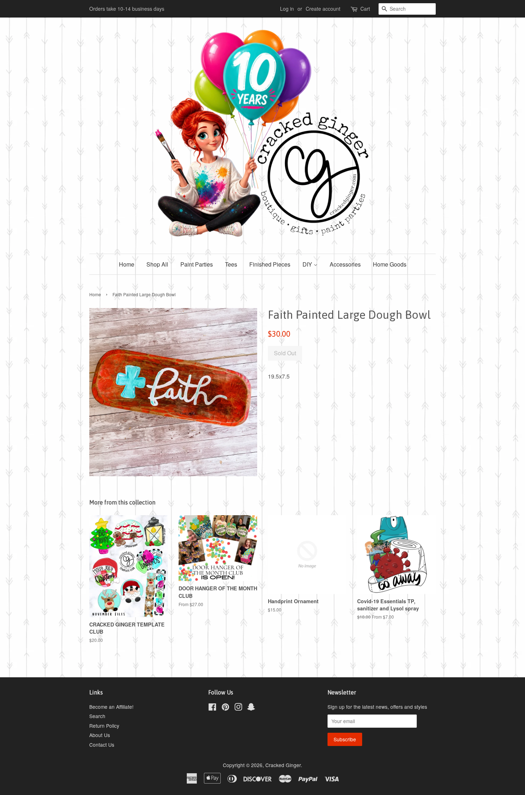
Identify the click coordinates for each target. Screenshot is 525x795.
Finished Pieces (269, 264)
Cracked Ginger (283, 765)
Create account (323, 8)
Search (97, 716)
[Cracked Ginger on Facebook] (212, 708)
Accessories (345, 264)
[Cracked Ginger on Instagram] (238, 708)
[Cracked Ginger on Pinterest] (225, 708)
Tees (231, 264)
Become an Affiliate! (111, 706)
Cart (365, 8)
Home (126, 264)
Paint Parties (196, 264)
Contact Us (101, 744)
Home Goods (389, 264)
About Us (99, 734)
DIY (308, 264)
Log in (287, 8)
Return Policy (104, 725)
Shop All (157, 264)
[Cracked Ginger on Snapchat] (251, 708)
